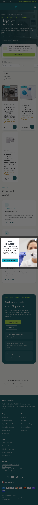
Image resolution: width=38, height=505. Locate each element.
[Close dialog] (35, 240)
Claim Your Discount (10, 260)
